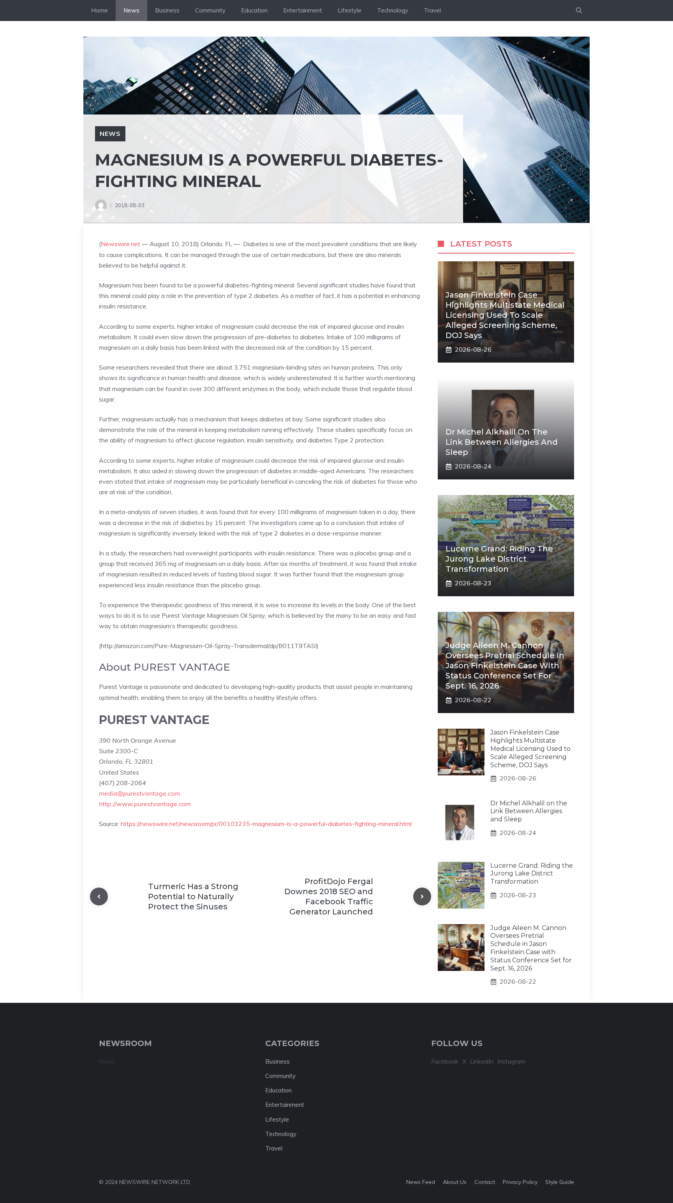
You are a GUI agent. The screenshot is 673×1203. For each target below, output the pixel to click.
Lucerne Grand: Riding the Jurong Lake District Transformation (499, 559)
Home (99, 10)
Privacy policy (520, 1181)
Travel (432, 10)
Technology (392, 10)
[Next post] (422, 896)
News (131, 10)
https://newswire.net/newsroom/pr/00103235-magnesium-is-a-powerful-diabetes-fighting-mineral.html (266, 824)
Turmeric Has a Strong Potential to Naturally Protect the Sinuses (193, 896)
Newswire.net (120, 244)
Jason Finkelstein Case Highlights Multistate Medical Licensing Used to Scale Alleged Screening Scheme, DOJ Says (505, 315)
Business (167, 10)
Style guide (559, 1181)
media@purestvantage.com (139, 793)
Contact (484, 1181)
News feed (420, 1181)
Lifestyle (349, 10)
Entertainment (302, 10)
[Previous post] (99, 896)
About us (455, 1181)
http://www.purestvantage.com (145, 804)
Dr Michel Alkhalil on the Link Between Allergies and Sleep (502, 442)
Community (210, 10)
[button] (579, 10)
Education (254, 10)
